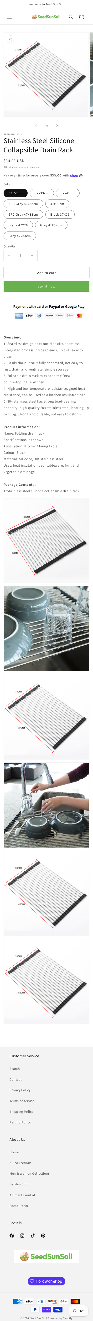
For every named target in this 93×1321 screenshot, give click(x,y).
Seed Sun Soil (38, 1318)
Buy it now (46, 286)
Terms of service (22, 1101)
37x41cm (68, 193)
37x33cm (42, 193)
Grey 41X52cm (51, 225)
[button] (9, 17)
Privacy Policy (20, 1090)
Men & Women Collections (30, 1173)
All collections (21, 1163)
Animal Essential (22, 1195)
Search (15, 1068)
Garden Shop (20, 1184)
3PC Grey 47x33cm (23, 204)
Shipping (9, 167)
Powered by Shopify (60, 1318)
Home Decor (19, 1206)
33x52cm (16, 193)
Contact (16, 1079)
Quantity (10, 246)
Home (14, 1152)
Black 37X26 (60, 214)
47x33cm (57, 204)
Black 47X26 (18, 225)
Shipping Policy (21, 1111)
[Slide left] (36, 125)
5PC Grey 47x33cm (23, 214)
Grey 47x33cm (20, 236)
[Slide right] (57, 125)
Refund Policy (20, 1122)
